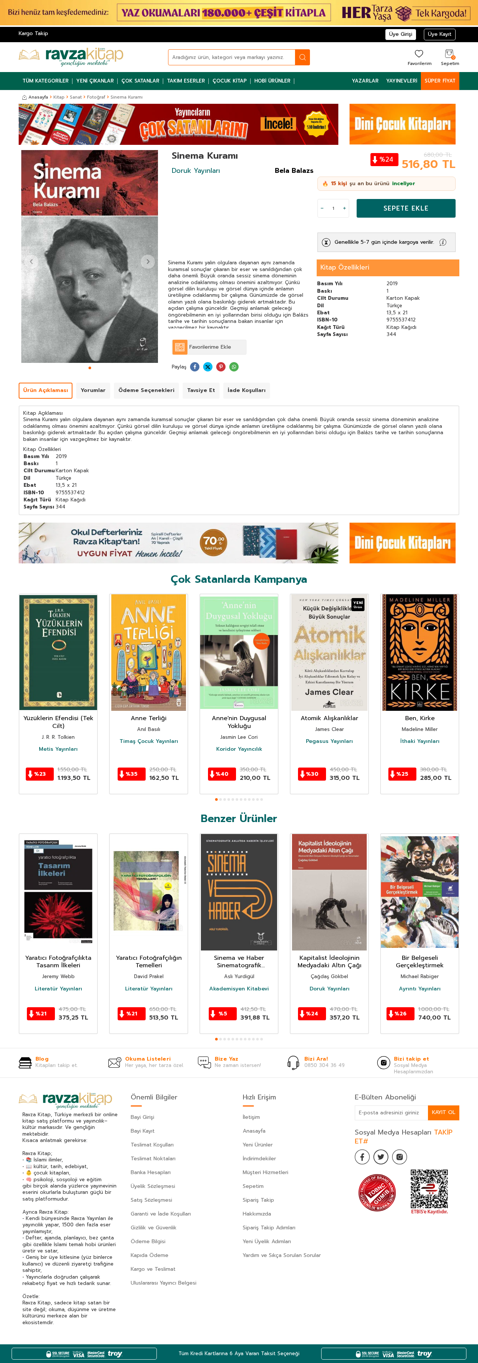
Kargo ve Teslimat (153, 1269)
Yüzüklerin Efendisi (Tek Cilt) (58, 722)
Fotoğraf (96, 97)
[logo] (71, 57)
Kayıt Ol (443, 1112)
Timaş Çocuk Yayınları (149, 741)
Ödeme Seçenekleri (146, 390)
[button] (90, 368)
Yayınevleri (401, 80)
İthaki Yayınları (420, 741)
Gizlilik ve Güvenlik (154, 1228)
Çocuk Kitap (229, 80)
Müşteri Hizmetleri (265, 1172)
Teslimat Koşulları (152, 1145)
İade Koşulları (247, 390)
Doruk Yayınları (196, 170)
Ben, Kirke (420, 718)
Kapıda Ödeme (149, 1255)
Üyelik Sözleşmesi (153, 1186)
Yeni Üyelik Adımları (267, 1241)
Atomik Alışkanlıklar (329, 718)
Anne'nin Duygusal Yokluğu (239, 722)
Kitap (59, 97)
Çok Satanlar (140, 80)
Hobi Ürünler (272, 80)
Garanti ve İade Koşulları (161, 1214)
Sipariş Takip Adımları (269, 1228)
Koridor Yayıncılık (239, 749)
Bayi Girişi (142, 1117)
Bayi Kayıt (143, 1131)
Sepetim (253, 1186)
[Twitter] (380, 1156)
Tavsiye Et (201, 390)
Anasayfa (38, 97)
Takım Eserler (186, 80)
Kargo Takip (33, 33)
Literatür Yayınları (58, 989)
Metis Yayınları (58, 749)
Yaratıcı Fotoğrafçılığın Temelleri (149, 962)
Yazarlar (365, 80)
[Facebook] (362, 1156)
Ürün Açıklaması (45, 390)
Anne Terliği (149, 718)
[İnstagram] (399, 1156)
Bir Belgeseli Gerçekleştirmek (420, 962)
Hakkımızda (257, 1214)
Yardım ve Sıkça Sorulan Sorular (282, 1255)
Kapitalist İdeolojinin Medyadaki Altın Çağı (329, 962)
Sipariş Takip (258, 1200)
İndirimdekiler (259, 1159)
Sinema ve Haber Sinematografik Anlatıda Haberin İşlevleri (239, 962)
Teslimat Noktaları (153, 1159)
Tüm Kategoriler (45, 80)
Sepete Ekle (406, 208)
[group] (90, 256)
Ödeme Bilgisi (148, 1241)
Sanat (76, 97)
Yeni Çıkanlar (95, 80)
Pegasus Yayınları (329, 741)
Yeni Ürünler (258, 1145)
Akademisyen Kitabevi (239, 989)
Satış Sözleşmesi (151, 1200)
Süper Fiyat (440, 80)
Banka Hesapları (151, 1172)
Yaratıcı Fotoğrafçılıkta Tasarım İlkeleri (58, 962)
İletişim (251, 1117)
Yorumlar (93, 390)
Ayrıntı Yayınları (420, 989)
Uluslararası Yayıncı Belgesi (163, 1283)
